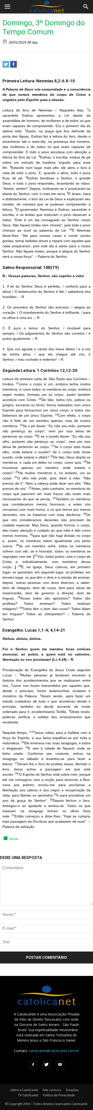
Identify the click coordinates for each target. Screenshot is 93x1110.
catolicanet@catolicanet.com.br (54, 1050)
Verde (13, 839)
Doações (72, 1090)
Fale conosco (52, 1090)
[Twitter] (5, 64)
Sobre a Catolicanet (24, 1090)
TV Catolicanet (28, 1095)
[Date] (5, 41)
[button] (86, 6)
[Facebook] (13, 64)
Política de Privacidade (59, 1095)
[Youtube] (60, 1065)
